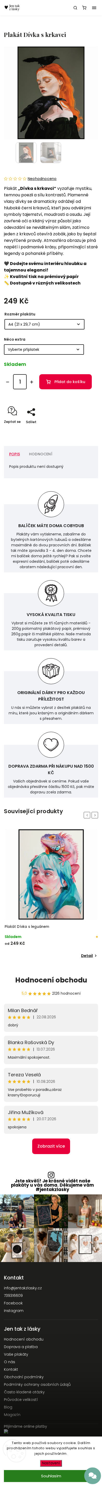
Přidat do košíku (69, 381)
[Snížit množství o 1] (7, 382)
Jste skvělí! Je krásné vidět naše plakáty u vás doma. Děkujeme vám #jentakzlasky (52, 1185)
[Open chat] (92, 1475)
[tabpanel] (51, 894)
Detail (87, 955)
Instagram (14, 1310)
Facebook (13, 1303)
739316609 (13, 1295)
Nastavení (51, 1463)
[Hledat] (75, 8)
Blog (8, 1407)
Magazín (12, 1414)
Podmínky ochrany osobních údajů (37, 1384)
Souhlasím (51, 1476)
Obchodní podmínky (24, 1377)
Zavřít (85, 431)
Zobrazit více (51, 1146)
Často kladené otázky (24, 1392)
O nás (9, 1361)
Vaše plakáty (16, 1354)
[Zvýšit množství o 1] (31, 382)
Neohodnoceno (42, 178)
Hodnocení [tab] (40, 454)
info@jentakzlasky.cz (23, 1288)
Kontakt (11, 1369)
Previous (88, 815)
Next (95, 815)
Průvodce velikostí (21, 1399)
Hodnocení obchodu (51, 980)
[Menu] (94, 8)
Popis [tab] (14, 454)
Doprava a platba (21, 1346)
